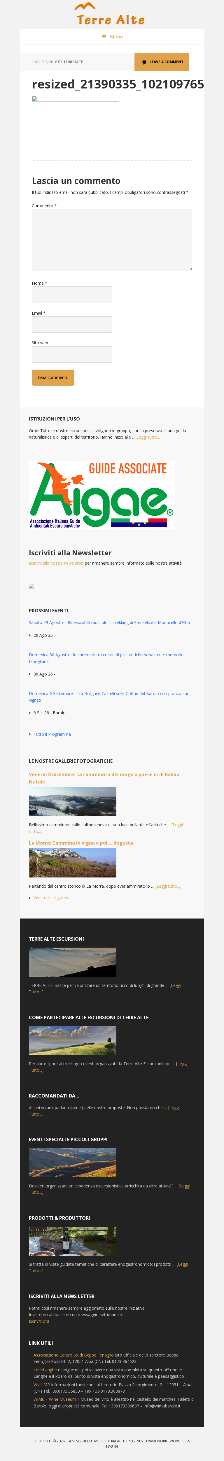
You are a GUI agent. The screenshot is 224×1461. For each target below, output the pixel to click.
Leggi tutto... (148, 437)
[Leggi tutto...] (168, 886)
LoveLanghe (45, 1370)
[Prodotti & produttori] (72, 1244)
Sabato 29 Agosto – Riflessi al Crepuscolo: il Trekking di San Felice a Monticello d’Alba (109, 622)
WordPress (180, 1441)
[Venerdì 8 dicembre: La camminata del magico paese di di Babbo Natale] (72, 804)
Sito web (40, 342)
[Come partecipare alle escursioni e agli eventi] (72, 1043)
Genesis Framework (149, 1441)
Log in (112, 1446)
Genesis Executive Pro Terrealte (96, 1441)
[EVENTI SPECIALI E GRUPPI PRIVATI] (72, 1165)
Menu (116, 36)
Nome (39, 283)
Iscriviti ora (39, 1321)
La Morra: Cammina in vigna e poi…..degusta (81, 843)
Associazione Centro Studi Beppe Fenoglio (74, 1355)
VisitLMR (42, 1384)
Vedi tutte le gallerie (52, 897)
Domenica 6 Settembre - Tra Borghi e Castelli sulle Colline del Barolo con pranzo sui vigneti (108, 697)
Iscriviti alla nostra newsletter (56, 563)
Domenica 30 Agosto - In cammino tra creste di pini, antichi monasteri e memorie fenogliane (106, 658)
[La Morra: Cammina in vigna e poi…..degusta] (72, 865)
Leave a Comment (166, 61)
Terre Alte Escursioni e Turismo (112, 14)
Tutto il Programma (52, 734)
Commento (44, 205)
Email (39, 313)
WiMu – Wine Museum (55, 1399)
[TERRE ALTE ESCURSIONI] (72, 965)
